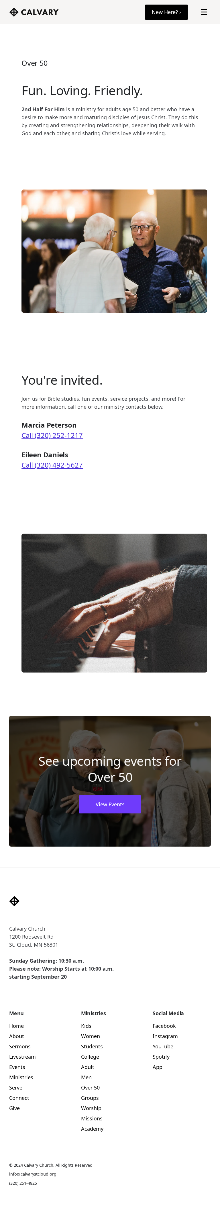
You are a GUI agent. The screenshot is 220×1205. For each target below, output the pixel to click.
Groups (90, 1097)
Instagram (165, 1036)
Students (92, 1046)
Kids (86, 1025)
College (90, 1056)
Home (16, 1025)
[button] (204, 12)
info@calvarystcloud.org (32, 1174)
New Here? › (166, 12)
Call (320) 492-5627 (52, 465)
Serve (15, 1087)
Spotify (161, 1056)
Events (17, 1067)
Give (14, 1108)
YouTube (163, 1046)
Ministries (21, 1077)
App (157, 1067)
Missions (92, 1118)
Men (86, 1077)
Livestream (22, 1056)
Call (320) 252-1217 (52, 435)
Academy (92, 1128)
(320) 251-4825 (23, 1183)
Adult (87, 1067)
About (16, 1036)
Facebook (164, 1025)
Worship (91, 1108)
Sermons (20, 1046)
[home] (34, 12)
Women (90, 1036)
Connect (19, 1097)
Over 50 (90, 1087)
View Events (110, 804)
